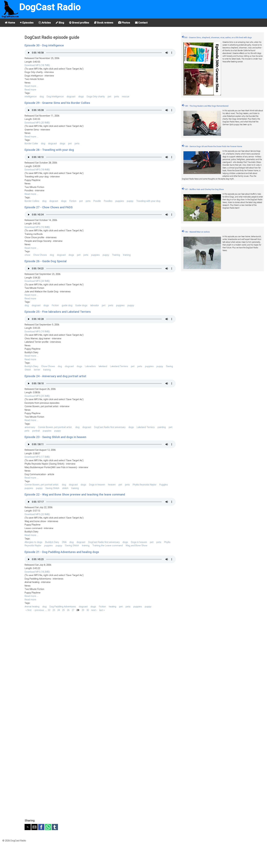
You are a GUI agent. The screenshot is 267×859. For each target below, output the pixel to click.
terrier (37, 369)
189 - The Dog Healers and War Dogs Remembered (206, 106)
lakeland (103, 366)
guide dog (67, 305)
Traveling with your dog (148, 201)
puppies (119, 201)
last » (102, 610)
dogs (81, 96)
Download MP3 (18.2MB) (37, 571)
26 (68, 610)
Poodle (97, 201)
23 (54, 610)
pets (116, 96)
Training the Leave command (107, 545)
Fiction (72, 201)
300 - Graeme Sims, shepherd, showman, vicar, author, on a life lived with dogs (218, 37)
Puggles (163, 484)
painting (162, 427)
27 (73, 610)
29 (83, 610)
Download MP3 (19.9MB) (37, 227)
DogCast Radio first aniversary (109, 427)
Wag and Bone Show (136, 545)
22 (49, 610)
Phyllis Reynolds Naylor (144, 484)
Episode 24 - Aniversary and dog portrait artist (55, 376)
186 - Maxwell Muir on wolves (197, 232)
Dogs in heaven (97, 484)
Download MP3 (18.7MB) (37, 65)
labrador (94, 305)
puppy (130, 201)
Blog (61, 22)
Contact (143, 22)
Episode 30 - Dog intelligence (44, 45)
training (127, 255)
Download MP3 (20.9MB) (37, 122)
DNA (64, 542)
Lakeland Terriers (119, 366)
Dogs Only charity (96, 96)
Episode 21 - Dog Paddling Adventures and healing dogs (62, 552)
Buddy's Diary (31, 366)
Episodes (28, 22)
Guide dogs (81, 305)
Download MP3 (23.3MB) (37, 396)
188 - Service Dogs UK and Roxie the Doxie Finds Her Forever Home (213, 146)
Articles (46, 22)
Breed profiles (80, 22)
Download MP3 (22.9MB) (37, 514)
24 (58, 610)
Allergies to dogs (33, 542)
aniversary (30, 427)
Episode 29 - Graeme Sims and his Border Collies (57, 103)
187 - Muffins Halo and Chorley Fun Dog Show (204, 189)
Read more (30, 89)
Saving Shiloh (52, 488)
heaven (112, 484)
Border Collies (32, 201)
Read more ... (32, 86)
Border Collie (31, 143)
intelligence (31, 96)
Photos (125, 22)
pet (109, 96)
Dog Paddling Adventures (62, 606)
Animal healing (32, 606)
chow (27, 255)
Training (116, 255)
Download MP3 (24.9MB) (37, 281)
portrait (36, 430)
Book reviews (105, 22)
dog (42, 96)
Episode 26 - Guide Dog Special (46, 261)
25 (63, 610)
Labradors (90, 366)
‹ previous (39, 610)
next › (94, 610)
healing (112, 606)
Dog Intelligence (55, 96)
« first (28, 610)
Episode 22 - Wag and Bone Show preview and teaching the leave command (75, 494)
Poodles (108, 201)
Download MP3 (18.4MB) (37, 169)
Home (11, 22)
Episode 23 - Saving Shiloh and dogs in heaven (55, 437)
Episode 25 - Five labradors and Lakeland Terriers (58, 311)
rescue (125, 96)
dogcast (71, 96)
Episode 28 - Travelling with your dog (49, 150)
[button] (28, 827)
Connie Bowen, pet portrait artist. (55, 427)
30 (87, 610)
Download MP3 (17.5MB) (37, 456)
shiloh (65, 488)
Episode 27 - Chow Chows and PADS (49, 207)
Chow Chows (40, 255)
